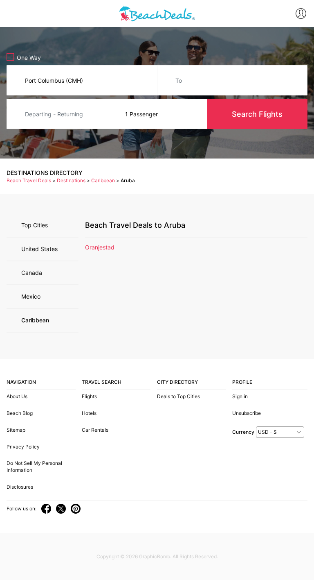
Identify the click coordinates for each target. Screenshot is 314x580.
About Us (17, 396)
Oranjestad (99, 247)
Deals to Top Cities (178, 396)
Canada (31, 272)
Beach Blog (20, 413)
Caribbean (35, 320)
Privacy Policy (23, 447)
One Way (29, 57)
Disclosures (20, 487)
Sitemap (16, 430)
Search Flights (257, 114)
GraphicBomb (154, 556)
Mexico (30, 296)
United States (39, 248)
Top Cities (34, 225)
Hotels (89, 413)
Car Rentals (95, 430)
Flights (89, 396)
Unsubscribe (246, 413)
